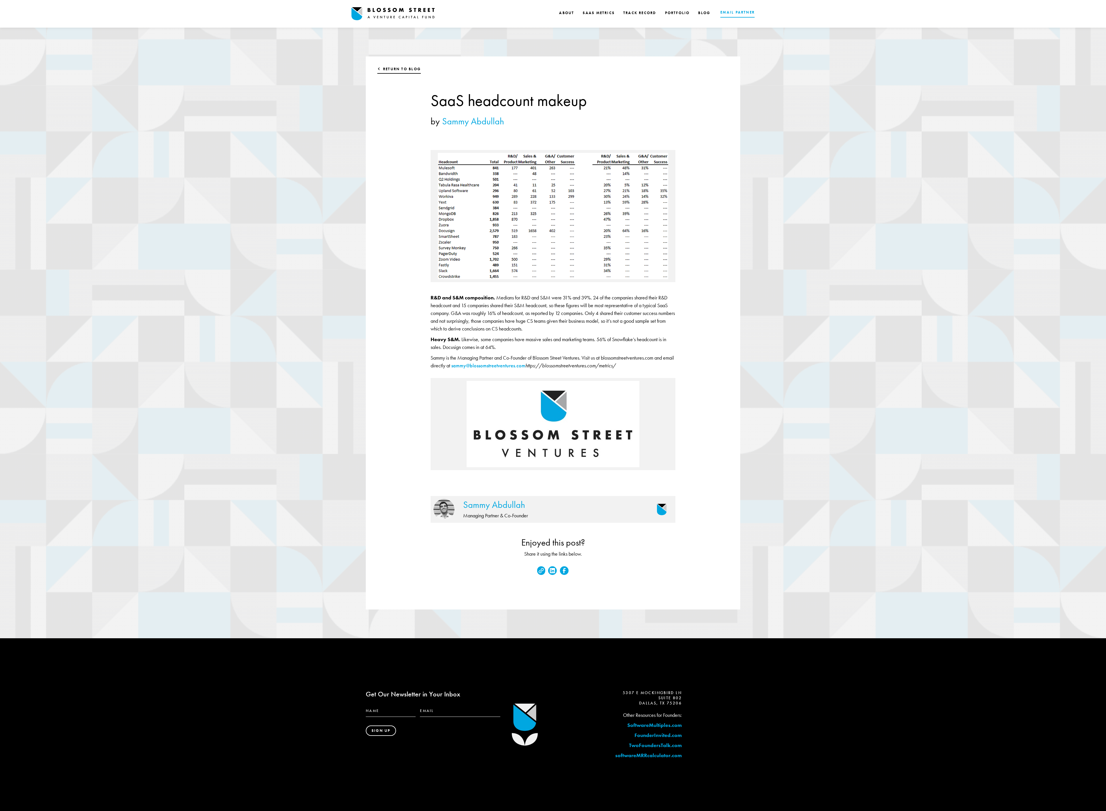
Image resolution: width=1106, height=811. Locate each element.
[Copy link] (541, 570)
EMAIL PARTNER (737, 12)
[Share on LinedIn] (552, 570)
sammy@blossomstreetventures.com (488, 365)
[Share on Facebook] (564, 570)
